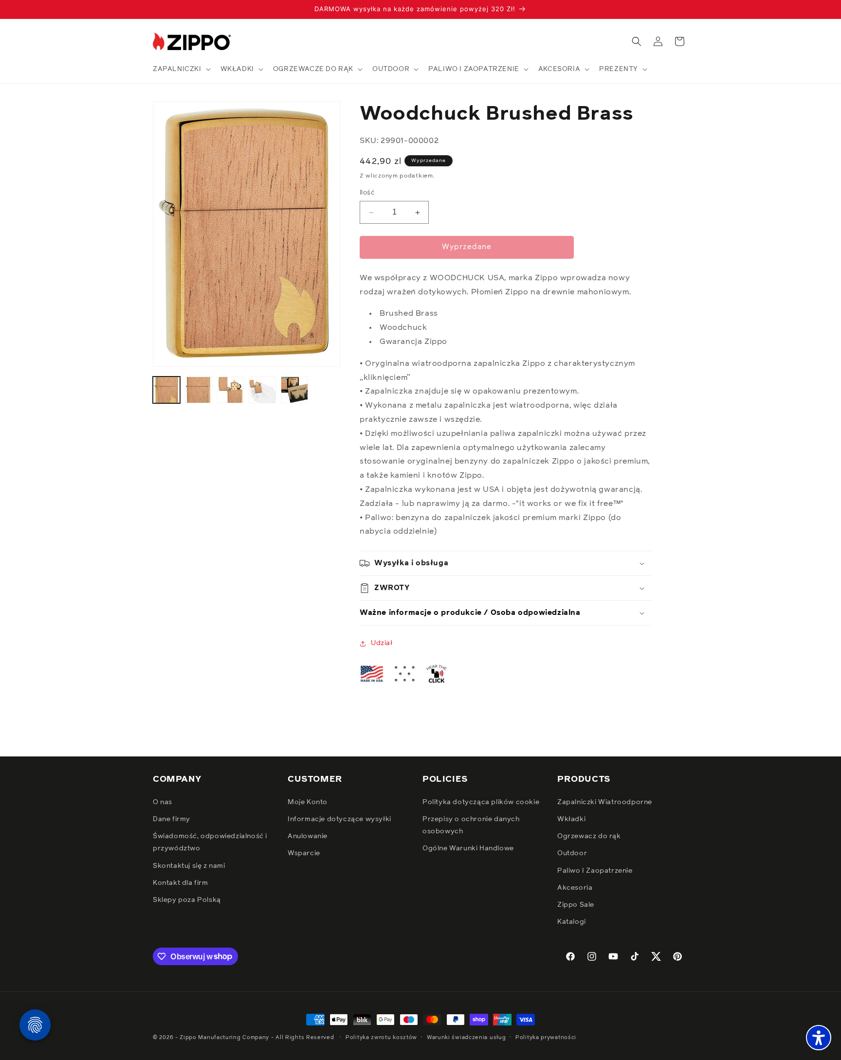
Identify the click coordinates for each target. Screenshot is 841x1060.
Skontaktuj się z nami (189, 865)
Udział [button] (382, 643)
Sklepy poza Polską (187, 900)
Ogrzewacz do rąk (589, 836)
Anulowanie (308, 836)
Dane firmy (171, 819)
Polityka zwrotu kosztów (381, 1037)
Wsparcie (304, 853)
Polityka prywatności (545, 1037)
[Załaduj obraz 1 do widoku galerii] (166, 390)
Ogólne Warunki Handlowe (468, 848)
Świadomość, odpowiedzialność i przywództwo (210, 842)
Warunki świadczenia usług (466, 1037)
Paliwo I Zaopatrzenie (595, 870)
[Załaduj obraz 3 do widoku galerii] (230, 390)
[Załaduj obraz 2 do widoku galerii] (198, 390)
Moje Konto (308, 802)
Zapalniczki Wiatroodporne (604, 802)
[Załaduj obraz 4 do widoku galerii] (262, 390)
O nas (162, 802)
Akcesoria (574, 887)
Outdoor (572, 853)
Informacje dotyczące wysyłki (339, 819)
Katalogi (571, 921)
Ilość (367, 193)
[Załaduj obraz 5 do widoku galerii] (294, 390)
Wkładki (571, 819)
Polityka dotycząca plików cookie (480, 802)
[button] (181, 69)
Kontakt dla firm (180, 883)
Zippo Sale (575, 904)
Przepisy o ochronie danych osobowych (471, 825)
